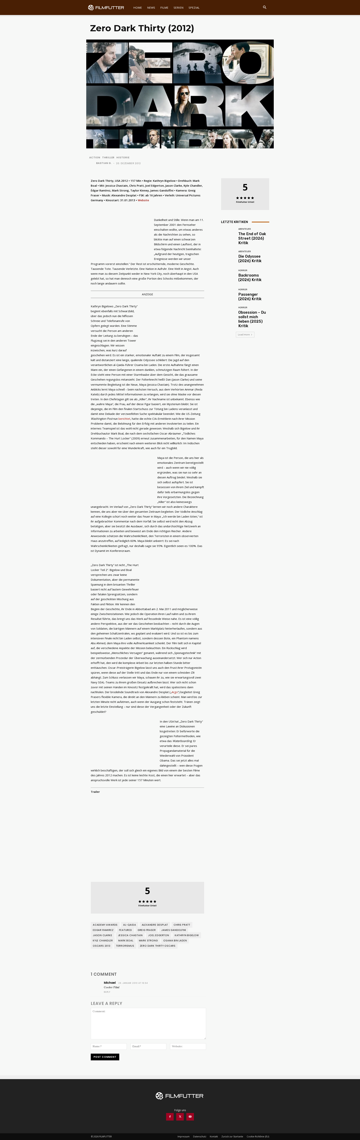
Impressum (184, 1136)
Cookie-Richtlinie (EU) (258, 1136)
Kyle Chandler (103, 940)
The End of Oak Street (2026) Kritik (252, 238)
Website (143, 200)
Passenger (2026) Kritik (250, 296)
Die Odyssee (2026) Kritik (250, 258)
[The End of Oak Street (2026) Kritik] (228, 235)
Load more (244, 334)
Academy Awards (105, 925)
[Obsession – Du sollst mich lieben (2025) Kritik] (228, 314)
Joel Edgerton (158, 935)
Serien (178, 7)
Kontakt (214, 1136)
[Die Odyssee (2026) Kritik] (228, 257)
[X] (180, 1117)
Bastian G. (104, 163)
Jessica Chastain (130, 935)
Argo (175, 692)
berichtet (124, 418)
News (151, 7)
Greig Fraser (147, 930)
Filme (164, 7)
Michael (110, 983)
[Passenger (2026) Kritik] (228, 294)
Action (94, 157)
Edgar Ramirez (103, 930)
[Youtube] (190, 1117)
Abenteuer (244, 229)
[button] (264, 8)
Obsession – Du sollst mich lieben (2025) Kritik (252, 319)
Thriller (108, 157)
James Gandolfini (173, 930)
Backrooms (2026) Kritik (250, 277)
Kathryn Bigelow (187, 935)
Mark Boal (125, 940)
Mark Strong (148, 940)
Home (137, 7)
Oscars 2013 (101, 946)
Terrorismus (125, 946)
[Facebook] (170, 1117)
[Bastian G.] (92, 163)
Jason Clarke (102, 935)
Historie (122, 157)
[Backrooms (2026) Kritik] (228, 276)
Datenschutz (199, 1136)
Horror (242, 270)
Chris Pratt (182, 925)
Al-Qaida (129, 925)
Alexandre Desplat (155, 925)
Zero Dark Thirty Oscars (158, 946)
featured (125, 930)
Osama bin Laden (175, 940)
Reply (107, 991)
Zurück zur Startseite (232, 1136)
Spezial (194, 7)
